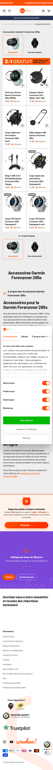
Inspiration (7, 664)
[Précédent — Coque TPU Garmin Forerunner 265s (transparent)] (6, 204)
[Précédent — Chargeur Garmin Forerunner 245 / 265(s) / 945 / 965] (30, 77)
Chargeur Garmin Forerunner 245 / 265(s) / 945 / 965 (37, 95)
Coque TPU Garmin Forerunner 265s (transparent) (13, 222)
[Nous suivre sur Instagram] (4, 742)
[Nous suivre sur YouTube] (11, 742)
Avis (4, 678)
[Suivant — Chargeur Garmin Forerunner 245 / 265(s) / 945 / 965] (47, 77)
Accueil (5, 24)
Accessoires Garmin (26, 24)
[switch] (46, 391)
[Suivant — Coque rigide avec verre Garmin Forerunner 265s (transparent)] (47, 160)
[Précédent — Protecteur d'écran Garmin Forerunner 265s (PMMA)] (6, 77)
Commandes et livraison (13, 641)
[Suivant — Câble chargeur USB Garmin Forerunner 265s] (47, 117)
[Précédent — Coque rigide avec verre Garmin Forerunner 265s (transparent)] (30, 160)
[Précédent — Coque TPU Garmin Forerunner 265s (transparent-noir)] (30, 204)
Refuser (26, 438)
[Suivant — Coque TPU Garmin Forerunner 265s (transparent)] (23, 204)
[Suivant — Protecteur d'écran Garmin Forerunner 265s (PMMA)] (23, 77)
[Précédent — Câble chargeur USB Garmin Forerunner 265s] (30, 117)
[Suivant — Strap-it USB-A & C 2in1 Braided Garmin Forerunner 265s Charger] (23, 160)
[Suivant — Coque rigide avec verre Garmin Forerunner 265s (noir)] (23, 117)
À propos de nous (26, 577)
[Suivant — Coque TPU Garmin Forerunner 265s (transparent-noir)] (47, 204)
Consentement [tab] (10, 336)
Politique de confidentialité (14, 687)
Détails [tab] (24, 336)
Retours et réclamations (13, 650)
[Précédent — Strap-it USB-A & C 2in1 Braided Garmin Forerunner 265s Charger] (6, 160)
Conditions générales (12, 683)
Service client (8, 636)
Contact (9, 577)
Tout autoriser (26, 420)
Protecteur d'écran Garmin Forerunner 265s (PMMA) (13, 95)
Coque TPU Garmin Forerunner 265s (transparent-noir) (37, 222)
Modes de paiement (11, 646)
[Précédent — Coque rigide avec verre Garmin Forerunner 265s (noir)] (6, 117)
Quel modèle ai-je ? (11, 669)
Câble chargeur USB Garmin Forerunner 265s (37, 135)
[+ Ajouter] (22, 85)
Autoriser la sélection (26, 429)
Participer (25, 525)
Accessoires (14, 24)
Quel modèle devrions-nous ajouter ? (18, 674)
